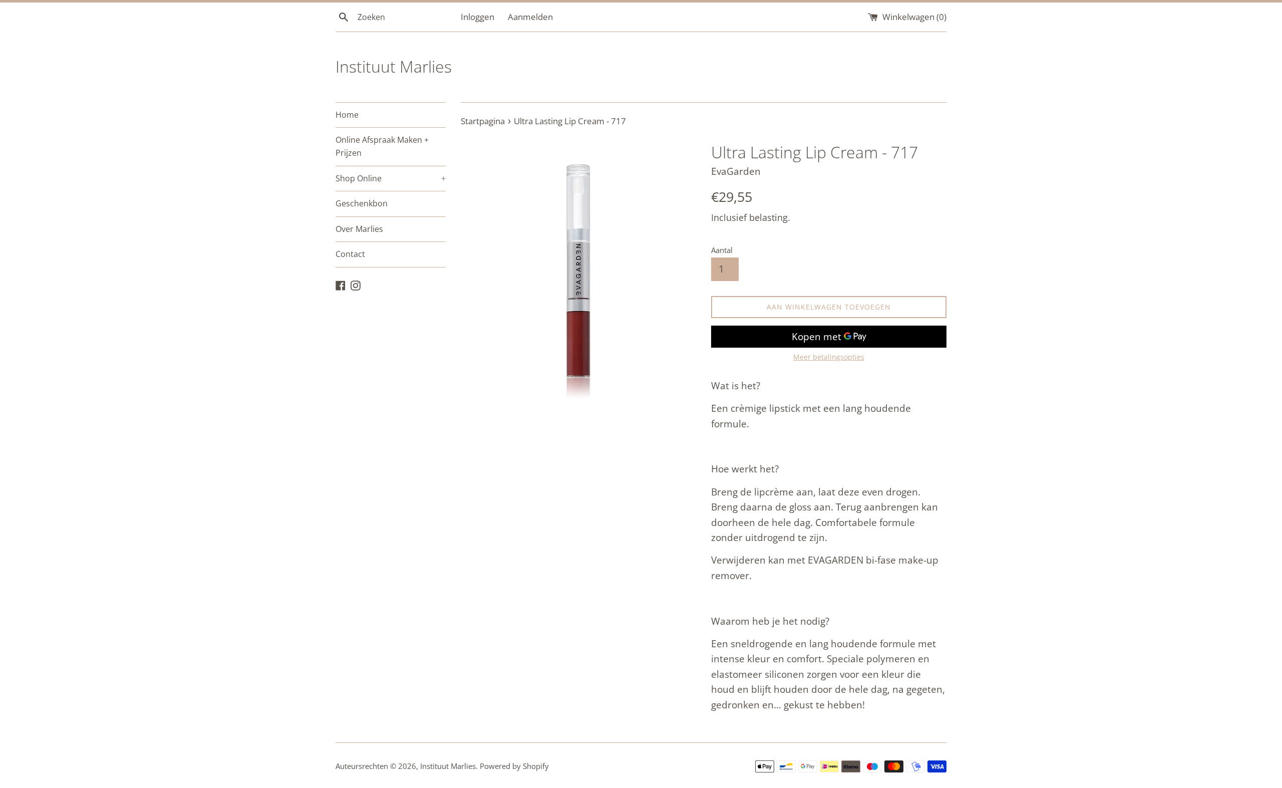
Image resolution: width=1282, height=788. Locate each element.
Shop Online (391, 178)
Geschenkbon (362, 203)
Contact (350, 253)
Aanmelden (530, 17)
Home (347, 114)
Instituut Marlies (394, 66)
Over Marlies (359, 228)
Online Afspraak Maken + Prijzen (382, 146)
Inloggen (477, 17)
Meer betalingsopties (828, 357)
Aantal (722, 250)
